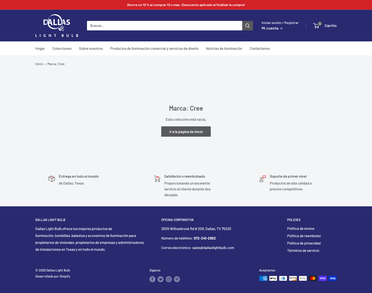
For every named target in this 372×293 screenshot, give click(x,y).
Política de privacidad (304, 243)
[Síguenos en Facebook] (152, 279)
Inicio (39, 64)
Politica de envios (300, 228)
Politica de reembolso (304, 235)
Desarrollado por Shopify (52, 276)
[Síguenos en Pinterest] (177, 279)
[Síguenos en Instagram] (169, 279)
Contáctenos (260, 48)
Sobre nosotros (91, 48)
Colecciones (61, 48)
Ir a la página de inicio (186, 131)
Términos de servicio (303, 250)
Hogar (40, 48)
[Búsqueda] (247, 25)
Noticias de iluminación (224, 48)
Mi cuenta (270, 28)
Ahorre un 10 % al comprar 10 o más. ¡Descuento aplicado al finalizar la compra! (186, 5)
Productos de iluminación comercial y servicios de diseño (154, 48)
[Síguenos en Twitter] (161, 279)
